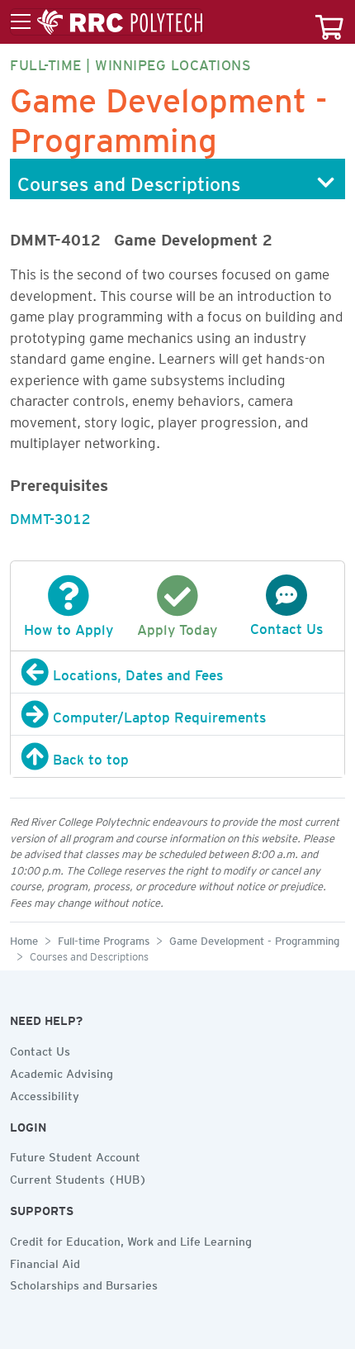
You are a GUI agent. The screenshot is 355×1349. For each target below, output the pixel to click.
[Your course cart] (329, 22)
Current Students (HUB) (78, 1177)
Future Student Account (75, 1155)
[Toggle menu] (106, 22)
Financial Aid (45, 1261)
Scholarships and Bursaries (84, 1283)
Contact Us (40, 1049)
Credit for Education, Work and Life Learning (131, 1239)
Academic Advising (61, 1071)
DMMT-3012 (50, 516)
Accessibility (44, 1093)
